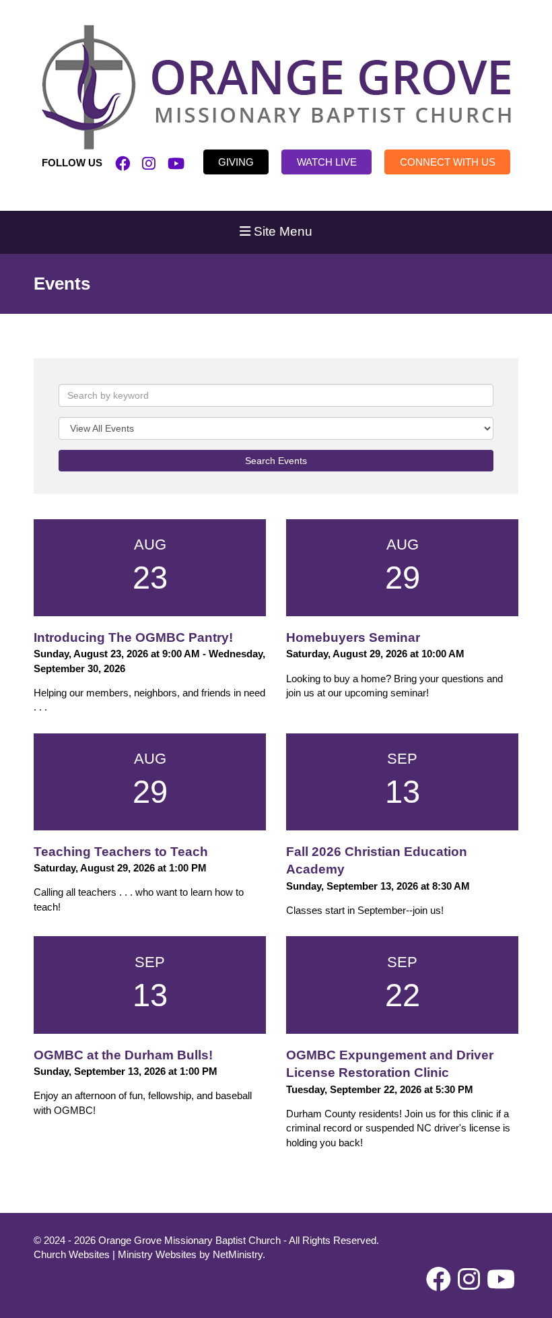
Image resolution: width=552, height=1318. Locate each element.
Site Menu (281, 231)
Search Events (276, 460)
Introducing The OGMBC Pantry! (133, 637)
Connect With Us (447, 162)
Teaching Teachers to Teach (121, 852)
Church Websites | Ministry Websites (116, 1254)
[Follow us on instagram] (149, 162)
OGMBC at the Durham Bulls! (123, 1055)
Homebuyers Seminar (353, 637)
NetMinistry (238, 1254)
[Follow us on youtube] (176, 162)
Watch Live (327, 162)
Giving (236, 162)
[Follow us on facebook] (122, 162)
